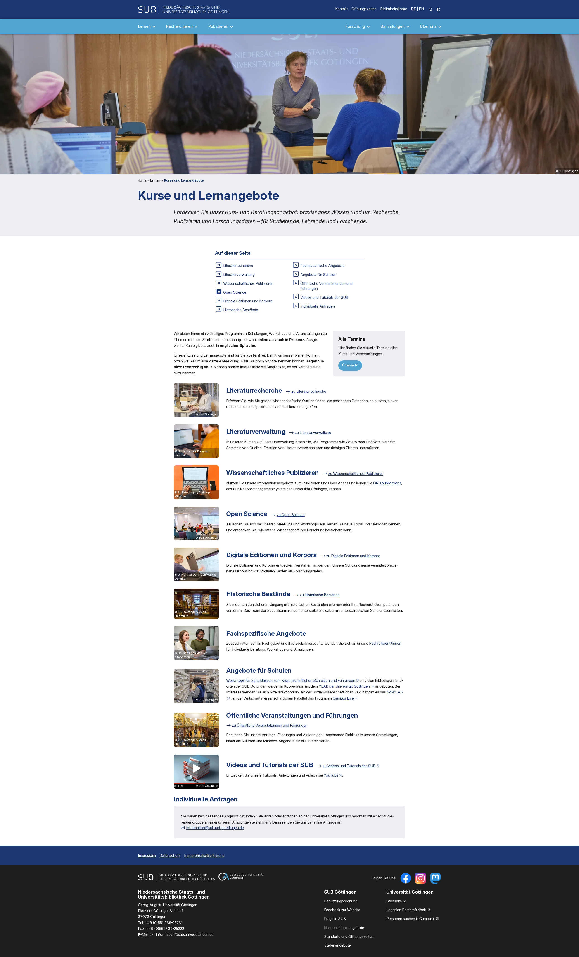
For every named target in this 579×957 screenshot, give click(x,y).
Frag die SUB (335, 918)
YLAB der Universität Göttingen (345, 686)
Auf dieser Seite (233, 253)
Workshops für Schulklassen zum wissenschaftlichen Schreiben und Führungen (290, 680)
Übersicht (350, 365)
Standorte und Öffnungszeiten (348, 936)
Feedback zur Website (342, 910)
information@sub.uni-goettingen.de (215, 827)
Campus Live (343, 698)
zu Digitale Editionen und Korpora (353, 555)
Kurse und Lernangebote (184, 180)
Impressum (147, 855)
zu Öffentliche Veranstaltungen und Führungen (269, 725)
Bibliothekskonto (393, 9)
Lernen (155, 180)
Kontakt (341, 9)
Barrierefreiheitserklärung (204, 855)
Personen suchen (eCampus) (410, 918)
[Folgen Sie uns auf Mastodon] (435, 878)
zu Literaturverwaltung (313, 432)
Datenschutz (169, 855)
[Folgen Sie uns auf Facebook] (405, 878)
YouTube (331, 775)
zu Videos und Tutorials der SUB (349, 765)
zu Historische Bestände (319, 595)
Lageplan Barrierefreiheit (406, 910)
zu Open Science (291, 514)
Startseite (394, 901)
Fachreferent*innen (385, 643)
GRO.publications (387, 483)
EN (421, 9)
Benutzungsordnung (340, 901)
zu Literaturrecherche (308, 391)
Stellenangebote (337, 945)
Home (142, 180)
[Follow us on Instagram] (420, 878)
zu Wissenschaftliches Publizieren (355, 473)
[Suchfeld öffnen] (430, 9)
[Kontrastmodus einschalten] (438, 9)
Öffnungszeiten (364, 9)
